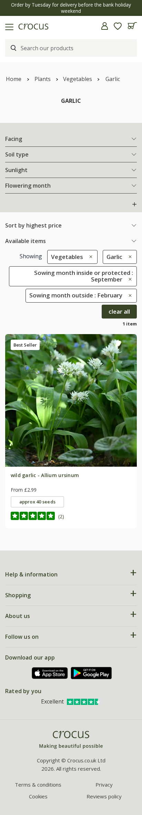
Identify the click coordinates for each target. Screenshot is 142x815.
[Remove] (89, 257)
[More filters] (134, 204)
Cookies (38, 796)
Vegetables (77, 79)
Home (13, 79)
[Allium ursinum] (71, 400)
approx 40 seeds (37, 502)
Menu (7, 26)
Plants (42, 79)
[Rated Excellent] (84, 701)
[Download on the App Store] (50, 673)
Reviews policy (104, 796)
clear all (119, 311)
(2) (61, 516)
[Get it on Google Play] (91, 672)
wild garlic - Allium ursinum (45, 475)
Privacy (104, 784)
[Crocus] (71, 740)
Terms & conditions (38, 784)
